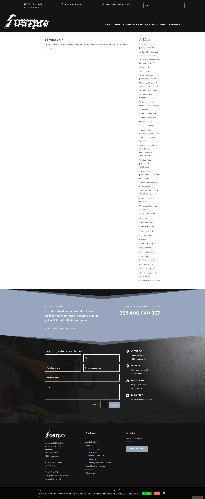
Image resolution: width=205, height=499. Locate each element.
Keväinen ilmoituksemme (149, 280)
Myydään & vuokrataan (95, 466)
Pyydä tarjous (136, 449)
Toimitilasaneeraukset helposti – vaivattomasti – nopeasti (149, 105)
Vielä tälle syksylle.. (147, 231)
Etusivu (108, 25)
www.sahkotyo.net (53, 479)
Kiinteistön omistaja (147, 113)
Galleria (163, 25)
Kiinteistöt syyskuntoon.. (149, 243)
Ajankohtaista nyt (146, 264)
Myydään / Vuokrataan (133, 25)
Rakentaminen (94, 449)
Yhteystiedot (175, 25)
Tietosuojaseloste (134, 438)
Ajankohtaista (151, 25)
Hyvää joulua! (144, 218)
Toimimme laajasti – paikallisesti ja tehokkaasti (147, 163)
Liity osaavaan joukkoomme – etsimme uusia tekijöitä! (149, 174)
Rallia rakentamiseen (147, 252)
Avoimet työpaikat (147, 125)
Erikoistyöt (93, 452)
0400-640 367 (51, 472)
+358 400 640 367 (74, 4)
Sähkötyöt (92, 459)
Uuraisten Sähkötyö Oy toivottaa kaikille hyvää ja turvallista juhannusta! (149, 86)
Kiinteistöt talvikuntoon (149, 227)
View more (47, 497)
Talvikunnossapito (146, 222)
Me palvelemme (145, 248)
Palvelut (117, 25)
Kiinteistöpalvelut (96, 456)
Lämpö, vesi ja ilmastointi (99, 462)
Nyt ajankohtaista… (147, 268)
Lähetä (114, 405)
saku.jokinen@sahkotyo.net (117, 4)
